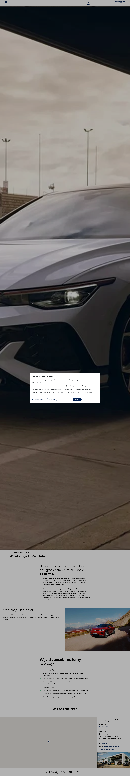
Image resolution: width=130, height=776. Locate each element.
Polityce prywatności (56, 394)
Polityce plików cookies (69, 394)
